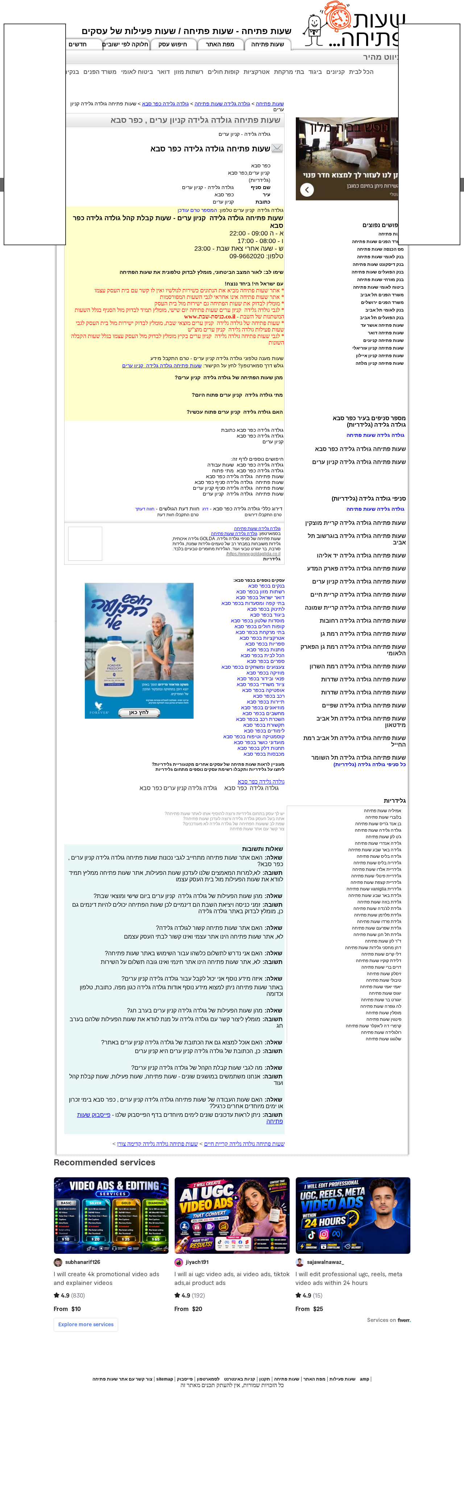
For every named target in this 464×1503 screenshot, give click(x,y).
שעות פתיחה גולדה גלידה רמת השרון (358, 666)
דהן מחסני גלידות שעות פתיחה (373, 947)
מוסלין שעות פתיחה (383, 1012)
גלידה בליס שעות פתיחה (379, 856)
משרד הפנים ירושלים (382, 302)
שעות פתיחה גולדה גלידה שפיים (364, 705)
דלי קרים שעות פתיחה (381, 954)
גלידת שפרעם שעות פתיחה (376, 928)
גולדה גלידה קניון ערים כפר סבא (178, 788)
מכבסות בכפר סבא (264, 754)
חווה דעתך (144, 509)
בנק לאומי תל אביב (384, 310)
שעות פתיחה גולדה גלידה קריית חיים (244, 1144)
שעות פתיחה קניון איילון (380, 355)
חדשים (78, 44)
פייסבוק (185, 1379)
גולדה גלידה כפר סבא (165, 104)
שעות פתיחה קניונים (383, 340)
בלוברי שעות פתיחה (383, 817)
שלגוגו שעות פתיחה (383, 1038)
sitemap (164, 1379)
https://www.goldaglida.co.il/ (253, 553)
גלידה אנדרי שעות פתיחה (378, 843)
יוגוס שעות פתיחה (385, 993)
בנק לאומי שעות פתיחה (380, 256)
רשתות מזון (188, 72)
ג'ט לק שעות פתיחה (383, 836)
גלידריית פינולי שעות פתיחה (376, 875)
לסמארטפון (208, 1379)
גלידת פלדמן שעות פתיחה (377, 915)
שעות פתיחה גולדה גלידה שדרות (363, 679)
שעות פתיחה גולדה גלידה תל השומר (358, 758)
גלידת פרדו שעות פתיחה (379, 921)
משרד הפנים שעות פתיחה (378, 241)
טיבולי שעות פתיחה (383, 980)
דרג (205, 509)
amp (364, 1379)
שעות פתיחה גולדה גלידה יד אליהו (361, 555)
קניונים (335, 72)
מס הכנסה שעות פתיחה (380, 249)
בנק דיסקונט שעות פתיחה (378, 264)
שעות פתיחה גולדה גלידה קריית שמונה (355, 608)
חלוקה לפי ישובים (125, 44)
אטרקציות (257, 72)
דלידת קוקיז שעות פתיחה (378, 960)
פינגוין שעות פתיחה (383, 1019)
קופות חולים (223, 72)
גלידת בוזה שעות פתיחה (379, 902)
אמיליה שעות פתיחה (382, 810)
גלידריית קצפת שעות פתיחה (376, 882)
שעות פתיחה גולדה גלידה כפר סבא (360, 449)
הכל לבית (361, 72)
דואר (163, 72)
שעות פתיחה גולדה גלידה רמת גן (363, 634)
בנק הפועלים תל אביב (382, 317)
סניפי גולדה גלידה (378, 764)
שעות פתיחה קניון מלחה (380, 363)
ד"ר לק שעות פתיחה (383, 941)
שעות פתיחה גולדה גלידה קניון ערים (162, 365)
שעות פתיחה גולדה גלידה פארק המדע (356, 568)
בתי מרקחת (289, 72)
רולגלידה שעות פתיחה (381, 1032)
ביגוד (315, 72)
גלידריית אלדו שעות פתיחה (376, 869)
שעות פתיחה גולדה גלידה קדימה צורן (157, 1144)
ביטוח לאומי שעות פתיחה (378, 287)
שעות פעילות (343, 1379)
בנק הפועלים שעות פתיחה (378, 272)
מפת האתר (220, 44)
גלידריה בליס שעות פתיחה (377, 862)
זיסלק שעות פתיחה (384, 973)
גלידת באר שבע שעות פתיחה (374, 895)
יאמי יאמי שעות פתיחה (380, 986)
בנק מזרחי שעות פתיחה (380, 279)
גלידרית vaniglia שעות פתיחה (374, 889)
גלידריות (272, 558)
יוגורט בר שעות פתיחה (381, 999)
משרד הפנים (100, 72)
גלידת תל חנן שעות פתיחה (377, 934)
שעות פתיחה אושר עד (382, 325)
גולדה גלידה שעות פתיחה (222, 104)
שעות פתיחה (267, 44)
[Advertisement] (35, 134)
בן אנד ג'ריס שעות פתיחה (378, 823)
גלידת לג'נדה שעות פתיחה (377, 908)
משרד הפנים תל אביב (382, 294)
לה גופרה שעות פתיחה (380, 1006)
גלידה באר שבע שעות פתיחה (374, 849)
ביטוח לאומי (137, 72)
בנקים (71, 72)
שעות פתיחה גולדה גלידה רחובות (363, 621)
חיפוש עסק (172, 44)
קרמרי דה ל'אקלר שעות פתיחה (373, 1025)
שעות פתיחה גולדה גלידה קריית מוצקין (355, 523)
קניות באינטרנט (239, 1379)
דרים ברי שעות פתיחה (381, 967)
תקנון (264, 1379)
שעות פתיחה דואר (386, 332)
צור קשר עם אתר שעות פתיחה (257, 828)
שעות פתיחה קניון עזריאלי (378, 348)
